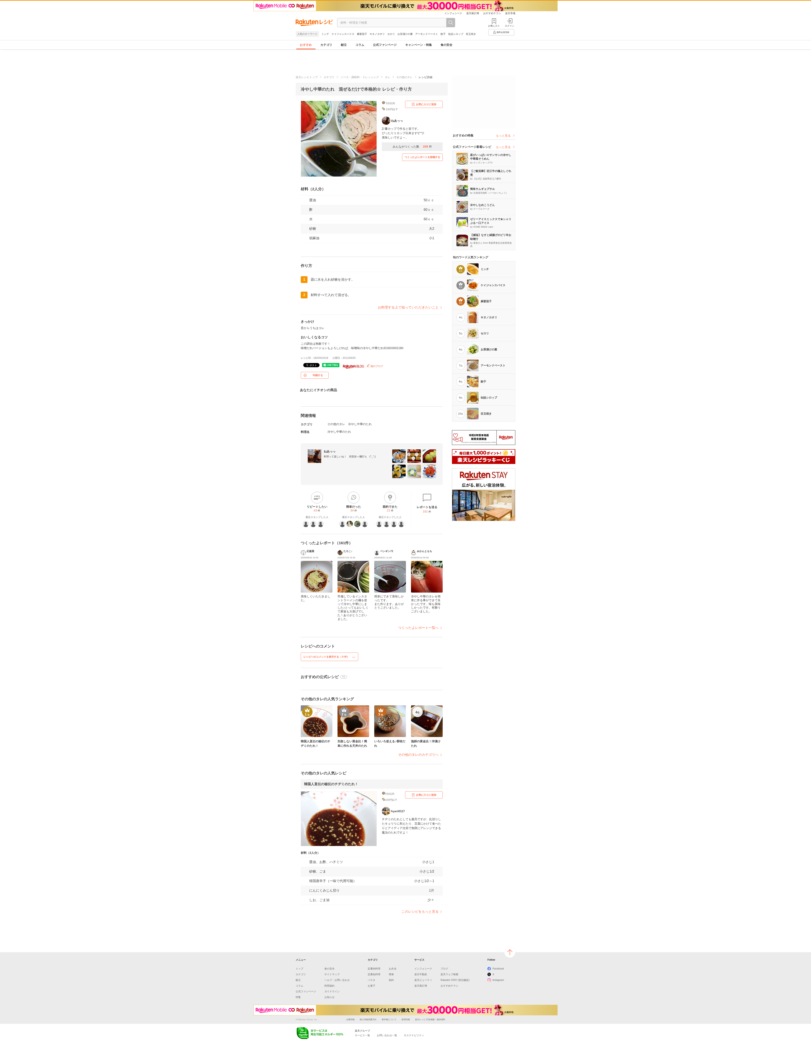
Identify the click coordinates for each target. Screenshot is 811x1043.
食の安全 (446, 44)
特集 (298, 997)
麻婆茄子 (362, 34)
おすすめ (306, 44)
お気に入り (494, 25)
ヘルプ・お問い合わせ (337, 980)
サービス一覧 (362, 1035)
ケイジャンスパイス (343, 34)
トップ (299, 968)
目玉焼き (471, 34)
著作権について (389, 1019)
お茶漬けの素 (405, 34)
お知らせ (329, 997)
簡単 (391, 974)
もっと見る (503, 135)
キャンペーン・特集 (418, 44)
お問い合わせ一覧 (387, 1035)
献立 (344, 44)
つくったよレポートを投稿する (422, 157)
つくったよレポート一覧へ (418, 628)
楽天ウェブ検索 (449, 974)
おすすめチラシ (492, 13)
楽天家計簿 (472, 13)
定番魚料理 (374, 974)
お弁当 (392, 968)
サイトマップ (332, 974)
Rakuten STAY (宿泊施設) (455, 980)
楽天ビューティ (423, 980)
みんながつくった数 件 (412, 146)
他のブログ (376, 366)
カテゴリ (326, 44)
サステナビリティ (414, 1035)
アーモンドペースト (426, 34)
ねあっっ (330, 451)
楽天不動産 (420, 974)
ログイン (509, 25)
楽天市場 (510, 13)
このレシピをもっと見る (420, 911)
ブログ (444, 968)
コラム (359, 44)
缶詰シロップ (455, 34)
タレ (387, 77)
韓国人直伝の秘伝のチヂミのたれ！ (331, 784)
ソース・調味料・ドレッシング (359, 77)
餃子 (443, 34)
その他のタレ (404, 77)
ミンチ (325, 34)
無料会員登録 (503, 32)
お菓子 (371, 985)
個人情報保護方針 (368, 1019)
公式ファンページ (385, 44)
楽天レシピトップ (307, 77)
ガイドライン (332, 991)
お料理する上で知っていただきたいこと (408, 307)
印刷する (318, 375)
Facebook (498, 968)
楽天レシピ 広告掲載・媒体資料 (430, 1019)
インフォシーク (453, 13)
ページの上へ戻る (509, 952)
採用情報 (405, 1019)
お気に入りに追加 (426, 104)
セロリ (391, 34)
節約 (391, 980)
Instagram (498, 980)
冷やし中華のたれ (360, 424)
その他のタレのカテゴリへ (418, 754)
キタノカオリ (377, 34)
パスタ (371, 980)
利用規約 (329, 985)
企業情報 (350, 1019)
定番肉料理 (374, 968)
